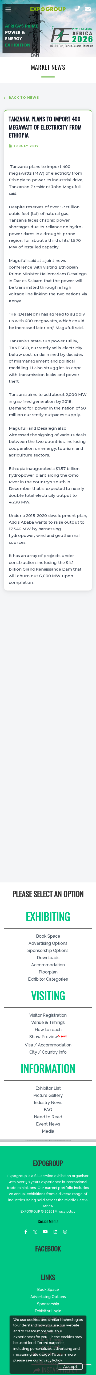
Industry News (48, 1102)
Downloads (48, 957)
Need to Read (48, 1116)
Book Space (48, 936)
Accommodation (48, 964)
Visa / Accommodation (48, 1045)
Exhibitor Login (48, 1311)
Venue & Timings (48, 1022)
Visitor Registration (48, 1015)
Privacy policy (65, 1211)
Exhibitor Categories (48, 979)
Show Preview (43, 1036)
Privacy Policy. (51, 1360)
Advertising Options (48, 943)
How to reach (48, 1029)
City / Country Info (48, 1052)
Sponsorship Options (48, 950)
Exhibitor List (48, 1088)
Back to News (24, 98)
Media (48, 1131)
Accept (70, 1366)
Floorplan (48, 972)
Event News (48, 1124)
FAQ (48, 1109)
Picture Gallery (48, 1095)
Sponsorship (48, 1304)
